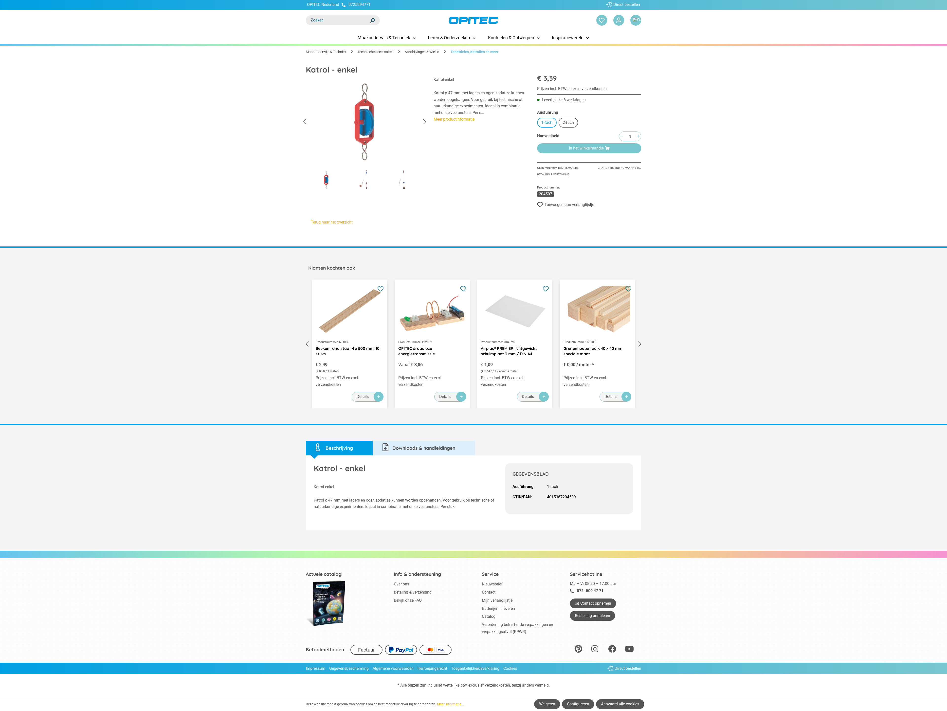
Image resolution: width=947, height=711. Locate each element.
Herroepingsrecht (432, 668)
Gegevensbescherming (349, 668)
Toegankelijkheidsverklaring (475, 668)
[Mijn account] (618, 20)
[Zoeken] (372, 20)
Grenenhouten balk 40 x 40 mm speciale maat (593, 351)
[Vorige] (304, 122)
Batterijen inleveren (498, 608)
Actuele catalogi (324, 574)
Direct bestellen (626, 4)
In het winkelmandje (586, 148)
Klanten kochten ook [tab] (331, 268)
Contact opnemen (595, 603)
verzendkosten (497, 685)
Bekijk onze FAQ (408, 600)
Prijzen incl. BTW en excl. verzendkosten (572, 88)
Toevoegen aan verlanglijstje (569, 204)
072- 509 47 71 (590, 590)
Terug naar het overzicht (332, 222)
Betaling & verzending (553, 174)
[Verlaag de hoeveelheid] (621, 136)
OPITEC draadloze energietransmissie (416, 351)
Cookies (510, 668)
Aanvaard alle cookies (620, 704)
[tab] (339, 448)
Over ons (401, 584)
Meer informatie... (450, 704)
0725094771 (359, 4)
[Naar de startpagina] (473, 20)
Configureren (578, 704)
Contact (488, 592)
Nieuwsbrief (492, 584)
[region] (364, 135)
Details (363, 396)
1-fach (546, 122)
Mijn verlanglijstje (497, 600)
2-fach (568, 122)
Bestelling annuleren (592, 615)
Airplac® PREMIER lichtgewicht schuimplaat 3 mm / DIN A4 (509, 351)
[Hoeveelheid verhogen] (638, 136)
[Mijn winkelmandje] (635, 20)
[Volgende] (424, 122)
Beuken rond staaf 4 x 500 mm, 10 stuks (348, 351)
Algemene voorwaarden (393, 668)
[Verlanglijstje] (601, 20)
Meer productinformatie (454, 119)
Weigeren (547, 704)
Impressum (315, 668)
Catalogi (489, 616)
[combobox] (337, 20)
